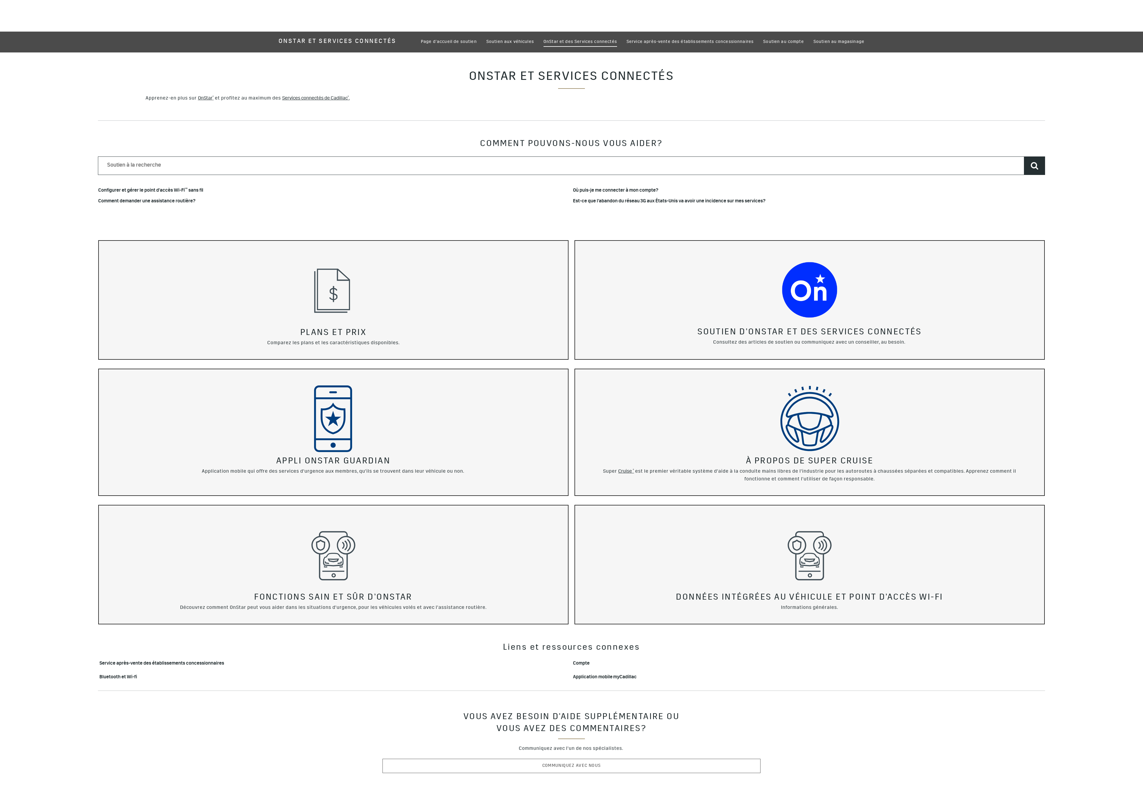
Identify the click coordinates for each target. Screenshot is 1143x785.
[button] (206, 98)
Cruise (626, 471)
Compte (581, 664)
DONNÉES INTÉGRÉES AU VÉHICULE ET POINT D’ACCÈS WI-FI (809, 598)
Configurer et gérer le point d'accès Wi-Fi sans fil (150, 191)
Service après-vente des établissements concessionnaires (161, 664)
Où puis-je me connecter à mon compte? (615, 191)
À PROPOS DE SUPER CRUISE (809, 462)
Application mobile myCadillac (605, 677)
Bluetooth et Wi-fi (118, 677)
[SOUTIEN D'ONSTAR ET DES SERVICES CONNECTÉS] (809, 290)
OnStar (206, 98)
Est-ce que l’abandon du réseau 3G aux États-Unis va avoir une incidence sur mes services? (669, 201)
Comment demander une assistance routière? (147, 201)
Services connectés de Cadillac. (316, 98)
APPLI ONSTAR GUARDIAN (333, 462)
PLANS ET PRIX (333, 333)
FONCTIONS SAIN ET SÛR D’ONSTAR (333, 598)
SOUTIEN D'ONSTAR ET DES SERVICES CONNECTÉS (809, 333)
